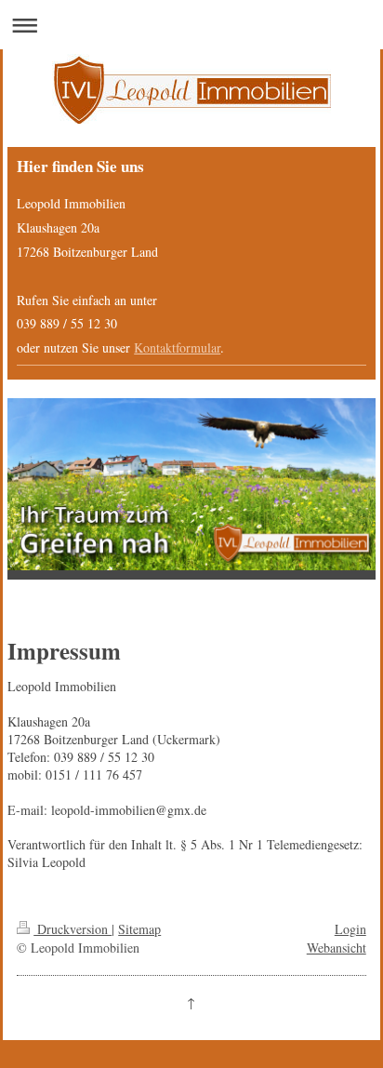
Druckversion (72, 929)
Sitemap (139, 929)
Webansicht (336, 947)
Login (350, 929)
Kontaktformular (177, 347)
